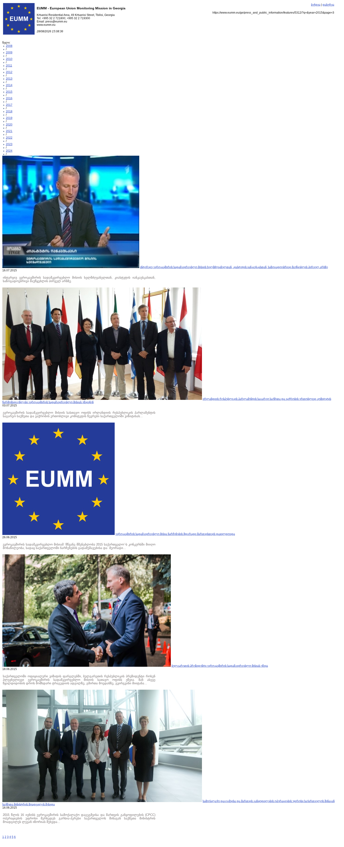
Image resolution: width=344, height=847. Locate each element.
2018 (9, 111)
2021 (9, 131)
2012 (9, 72)
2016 (9, 98)
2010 (9, 59)
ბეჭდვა (315, 4)
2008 (9, 46)
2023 (9, 144)
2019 (9, 118)
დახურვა (328, 4)
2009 (9, 52)
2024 (9, 150)
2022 (9, 137)
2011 (9, 65)
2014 (9, 85)
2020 (9, 124)
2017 (9, 105)
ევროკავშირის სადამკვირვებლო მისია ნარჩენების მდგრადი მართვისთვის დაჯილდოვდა (175, 534)
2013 (9, 78)
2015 (9, 91)
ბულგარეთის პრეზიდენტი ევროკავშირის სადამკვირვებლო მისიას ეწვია (220, 665)
